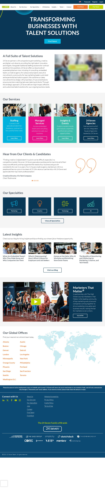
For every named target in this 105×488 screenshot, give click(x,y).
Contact (69, 7)
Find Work (80, 7)
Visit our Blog (52, 270)
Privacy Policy (49, 400)
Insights (54, 7)
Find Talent (96, 7)
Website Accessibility (51, 396)
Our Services (23, 7)
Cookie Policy (48, 403)
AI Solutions (46, 7)
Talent (61, 7)
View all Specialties (52, 221)
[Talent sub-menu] (64, 7)
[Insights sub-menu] (57, 7)
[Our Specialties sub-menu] (40, 7)
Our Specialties (34, 7)
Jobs (28, 406)
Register (95, 2)
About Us (13, 7)
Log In (101, 2)
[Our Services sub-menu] (28, 7)
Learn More (14, 138)
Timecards (87, 2)
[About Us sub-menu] (17, 7)
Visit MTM (80, 315)
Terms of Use (48, 406)
